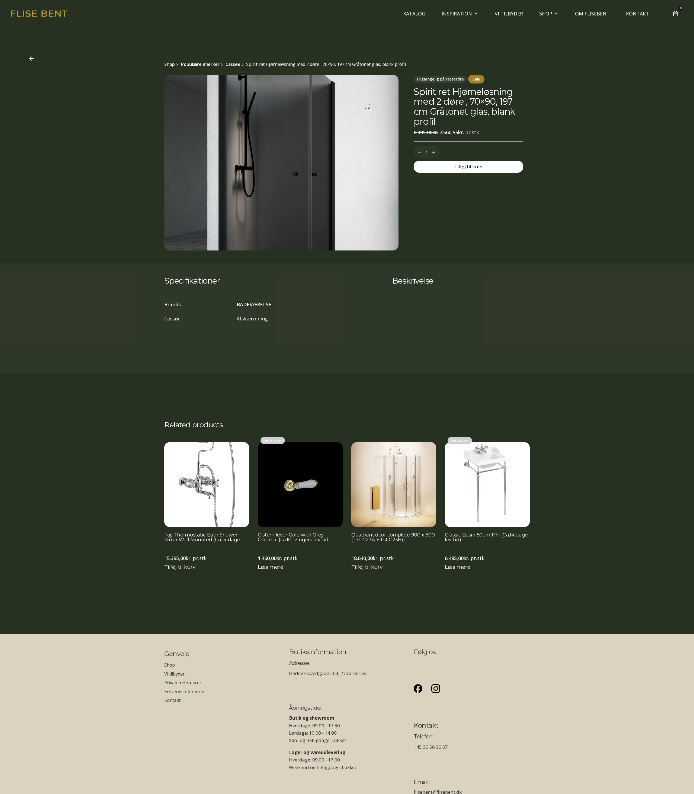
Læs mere (270, 567)
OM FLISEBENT (592, 13)
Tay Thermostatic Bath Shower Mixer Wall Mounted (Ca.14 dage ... (203, 537)
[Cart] (675, 13)
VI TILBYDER (509, 13)
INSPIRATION (457, 13)
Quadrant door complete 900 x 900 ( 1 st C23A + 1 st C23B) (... (393, 537)
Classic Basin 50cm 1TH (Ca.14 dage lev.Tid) (486, 537)
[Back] (31, 58)
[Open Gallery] (367, 106)
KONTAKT (637, 13)
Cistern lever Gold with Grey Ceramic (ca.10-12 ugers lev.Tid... (294, 537)
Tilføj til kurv (179, 567)
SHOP (545, 13)
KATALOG (414, 13)
